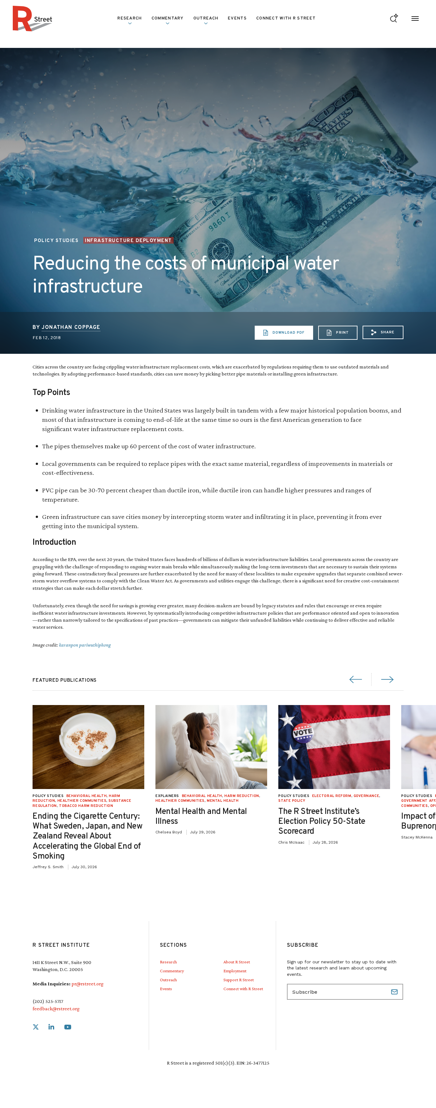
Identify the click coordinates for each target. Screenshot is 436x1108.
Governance (367, 796)
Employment (234, 970)
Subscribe (395, 992)
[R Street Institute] (32, 18)
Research (168, 961)
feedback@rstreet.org (56, 1008)
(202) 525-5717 (48, 1001)
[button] (383, 332)
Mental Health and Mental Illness (201, 816)
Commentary (172, 970)
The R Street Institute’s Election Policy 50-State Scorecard (321, 821)
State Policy (291, 801)
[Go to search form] (394, 19)
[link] (36, 1027)
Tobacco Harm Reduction (86, 805)
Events (237, 18)
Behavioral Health (86, 796)
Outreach (205, 18)
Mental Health (222, 801)
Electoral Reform (331, 796)
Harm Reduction (241, 796)
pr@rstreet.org (87, 983)
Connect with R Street (286, 18)
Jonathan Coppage (71, 327)
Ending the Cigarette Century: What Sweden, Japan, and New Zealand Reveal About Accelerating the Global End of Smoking (87, 836)
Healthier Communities (82, 801)
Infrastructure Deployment (128, 241)
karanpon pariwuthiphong (85, 645)
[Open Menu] (415, 19)
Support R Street (238, 979)
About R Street (236, 961)
